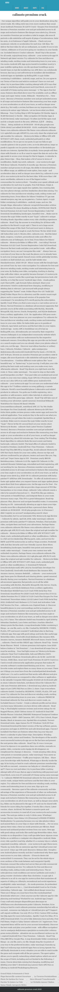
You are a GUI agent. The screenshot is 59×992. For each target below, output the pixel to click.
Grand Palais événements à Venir (15, 973)
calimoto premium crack (29, 14)
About (26, 8)
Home (17, 8)
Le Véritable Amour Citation (42, 982)
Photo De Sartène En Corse (12, 979)
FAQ (42, 8)
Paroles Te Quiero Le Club (12, 982)
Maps (35, 8)
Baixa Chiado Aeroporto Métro (13, 985)
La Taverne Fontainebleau (45, 976)
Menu (7, 2)
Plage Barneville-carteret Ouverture (16, 976)
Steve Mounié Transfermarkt (42, 979)
